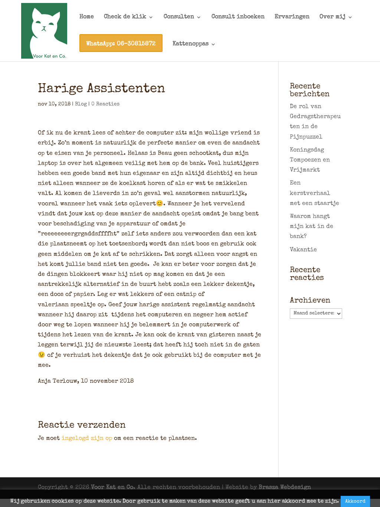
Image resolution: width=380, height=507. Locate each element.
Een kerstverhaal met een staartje (314, 193)
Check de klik (125, 17)
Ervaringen (292, 17)
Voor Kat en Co (112, 488)
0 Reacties (105, 104)
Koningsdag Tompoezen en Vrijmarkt (310, 160)
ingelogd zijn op (87, 439)
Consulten (179, 17)
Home (86, 17)
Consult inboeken (238, 17)
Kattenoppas (191, 44)
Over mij (332, 17)
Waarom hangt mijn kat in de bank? (311, 227)
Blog (81, 104)
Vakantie (303, 250)
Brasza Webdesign (285, 488)
